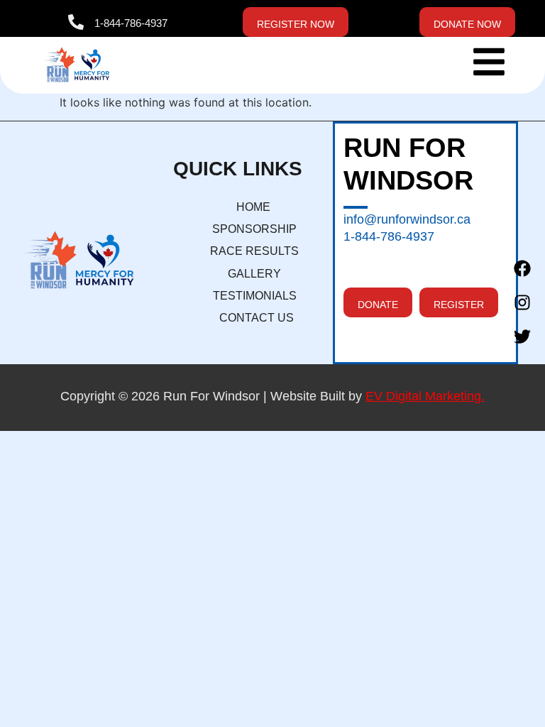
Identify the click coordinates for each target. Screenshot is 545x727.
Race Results (254, 251)
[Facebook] (522, 268)
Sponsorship (254, 229)
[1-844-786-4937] (76, 22)
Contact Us (256, 318)
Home (253, 207)
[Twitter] (522, 336)
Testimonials (255, 296)
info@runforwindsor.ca (406, 219)
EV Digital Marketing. (425, 396)
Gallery (254, 274)
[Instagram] (522, 302)
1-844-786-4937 (130, 23)
